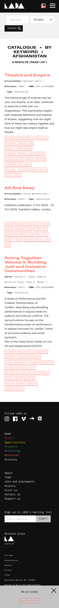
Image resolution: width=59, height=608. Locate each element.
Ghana (34, 362)
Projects (11, 446)
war (8, 245)
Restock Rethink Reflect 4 (22, 373)
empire (40, 154)
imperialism (13, 164)
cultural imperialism (19, 143)
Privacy (8, 570)
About (8, 473)
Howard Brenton (35, 159)
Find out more (29, 601)
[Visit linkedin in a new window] (40, 419)
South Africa (14, 378)
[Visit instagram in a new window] (7, 419)
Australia (30, 352)
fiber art (40, 229)
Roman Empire (39, 170)
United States (14, 389)
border (43, 352)
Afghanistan (13, 138)
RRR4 (45, 373)
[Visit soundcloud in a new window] (32, 419)
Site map (9, 555)
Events (9, 437)
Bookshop (11, 459)
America (28, 138)
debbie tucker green (18, 148)
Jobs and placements (19, 481)
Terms (7, 575)
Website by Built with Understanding (22, 585)
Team (8, 477)
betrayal (41, 138)
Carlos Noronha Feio (18, 229)
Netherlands (13, 368)
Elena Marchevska (16, 362)
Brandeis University (18, 357)
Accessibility (11, 560)
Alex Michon (41, 224)
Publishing (12, 450)
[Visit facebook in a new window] (15, 419)
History (10, 485)
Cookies (8, 565)
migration (27, 234)
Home (8, 433)
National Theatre (16, 170)
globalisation (14, 159)
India (27, 164)
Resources (12, 455)
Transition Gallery (37, 240)
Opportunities (15, 442)
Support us (12, 498)
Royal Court (13, 175)
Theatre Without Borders (21, 383)
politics (41, 234)
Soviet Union (14, 240)
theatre (29, 378)
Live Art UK (9, 544)
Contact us (12, 494)
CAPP (37, 357)
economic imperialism (19, 154)
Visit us (11, 490)
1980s (9, 224)
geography (12, 234)
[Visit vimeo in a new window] (23, 419)
